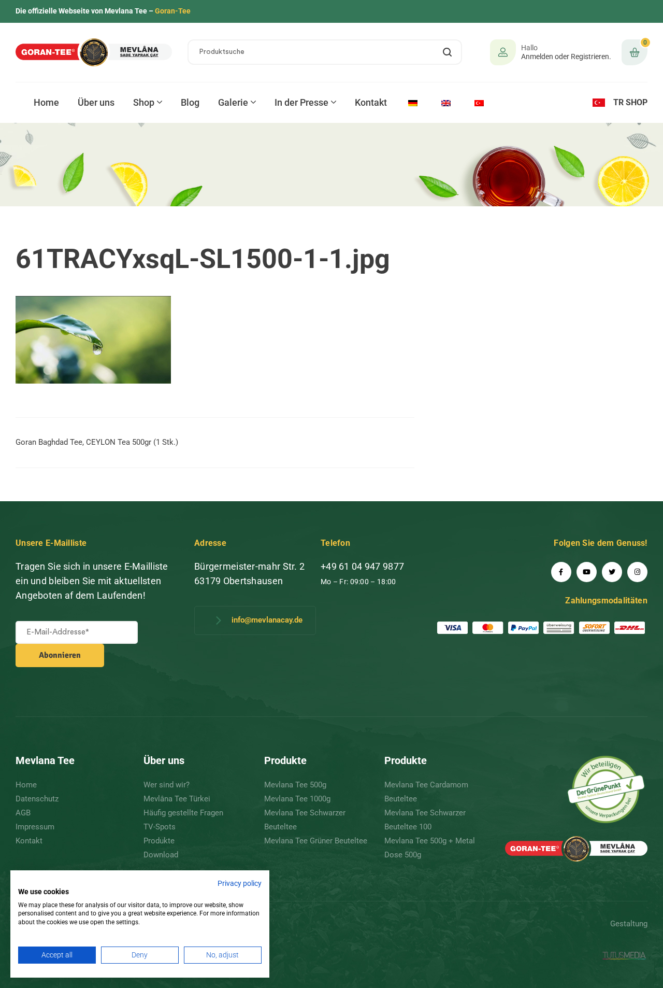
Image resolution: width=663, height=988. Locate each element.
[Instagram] (637, 572)
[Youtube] (586, 572)
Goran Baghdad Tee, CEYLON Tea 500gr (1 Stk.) (97, 442)
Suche (448, 52)
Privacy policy (240, 883)
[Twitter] (612, 572)
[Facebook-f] (561, 572)
